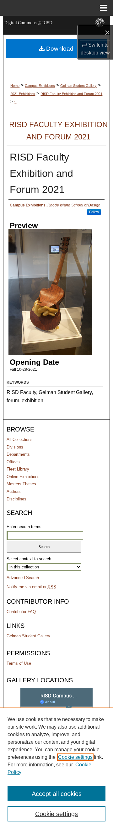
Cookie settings (75, 757)
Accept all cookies (57, 793)
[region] (56, 768)
